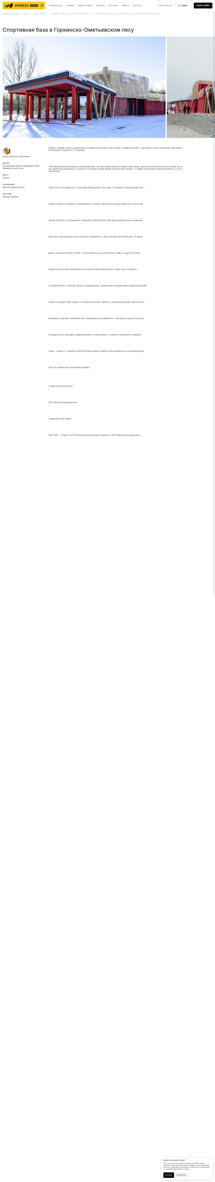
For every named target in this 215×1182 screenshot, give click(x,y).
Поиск (184, 6)
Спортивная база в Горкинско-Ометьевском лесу (126, 13)
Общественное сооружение (70, 13)
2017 (25, 13)
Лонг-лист (40, 13)
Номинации (11, 13)
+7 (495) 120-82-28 (164, 6)
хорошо (168, 1175)
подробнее (181, 1175)
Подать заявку (203, 6)
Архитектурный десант (14, 187)
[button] (4, 87)
